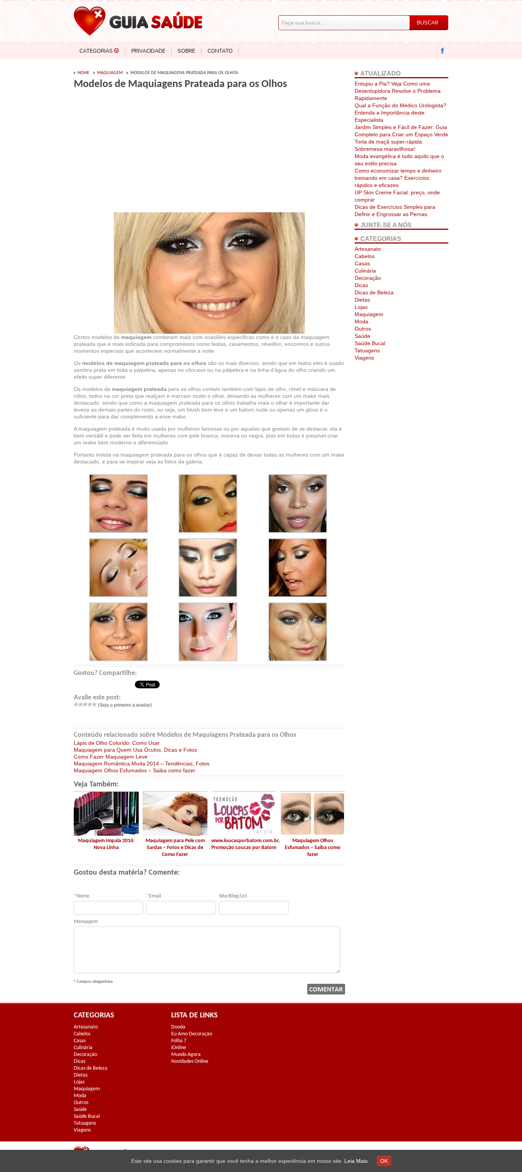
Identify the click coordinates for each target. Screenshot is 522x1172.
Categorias (96, 51)
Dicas (361, 285)
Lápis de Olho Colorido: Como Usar (117, 743)
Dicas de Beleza (374, 292)
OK (384, 1161)
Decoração (368, 278)
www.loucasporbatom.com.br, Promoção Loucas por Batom (243, 844)
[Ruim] (80, 704)
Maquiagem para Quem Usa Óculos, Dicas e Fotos (135, 750)
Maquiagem (110, 73)
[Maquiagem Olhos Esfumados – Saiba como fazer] (312, 834)
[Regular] (85, 704)
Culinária (365, 271)
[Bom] (90, 704)
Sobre (186, 51)
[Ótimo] (94, 704)
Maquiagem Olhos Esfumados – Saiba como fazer (134, 770)
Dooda (178, 1027)
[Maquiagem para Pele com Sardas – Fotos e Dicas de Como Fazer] (175, 834)
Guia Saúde (138, 21)
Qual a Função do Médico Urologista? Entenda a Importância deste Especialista (400, 112)
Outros (363, 329)
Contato (220, 51)
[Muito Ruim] (76, 704)
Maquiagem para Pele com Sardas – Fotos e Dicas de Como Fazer (175, 847)
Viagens (364, 358)
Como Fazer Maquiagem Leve (111, 757)
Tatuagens (367, 350)
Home (83, 73)
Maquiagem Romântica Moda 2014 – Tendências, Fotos (141, 763)
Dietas (362, 300)
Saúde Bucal (370, 343)
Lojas (361, 307)
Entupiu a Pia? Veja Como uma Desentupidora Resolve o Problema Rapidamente (398, 91)
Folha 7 (178, 1041)
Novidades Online (189, 1061)
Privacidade (148, 51)
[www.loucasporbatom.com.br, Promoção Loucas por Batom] (243, 834)
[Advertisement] (138, 153)
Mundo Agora (186, 1054)
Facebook (442, 51)
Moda (361, 321)
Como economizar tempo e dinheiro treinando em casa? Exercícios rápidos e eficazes (398, 178)
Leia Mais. (356, 1161)
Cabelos (364, 256)
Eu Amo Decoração (191, 1034)
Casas (362, 263)
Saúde (362, 336)
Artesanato (368, 249)
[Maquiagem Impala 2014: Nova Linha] (106, 834)
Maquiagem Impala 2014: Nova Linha (106, 844)
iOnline (178, 1048)
